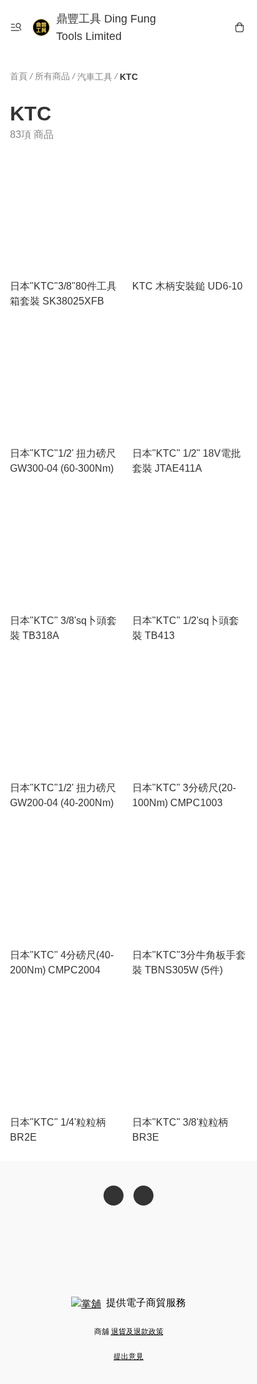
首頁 (18, 76)
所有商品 (52, 76)
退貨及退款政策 (137, 1331)
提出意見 (128, 1356)
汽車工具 (94, 77)
